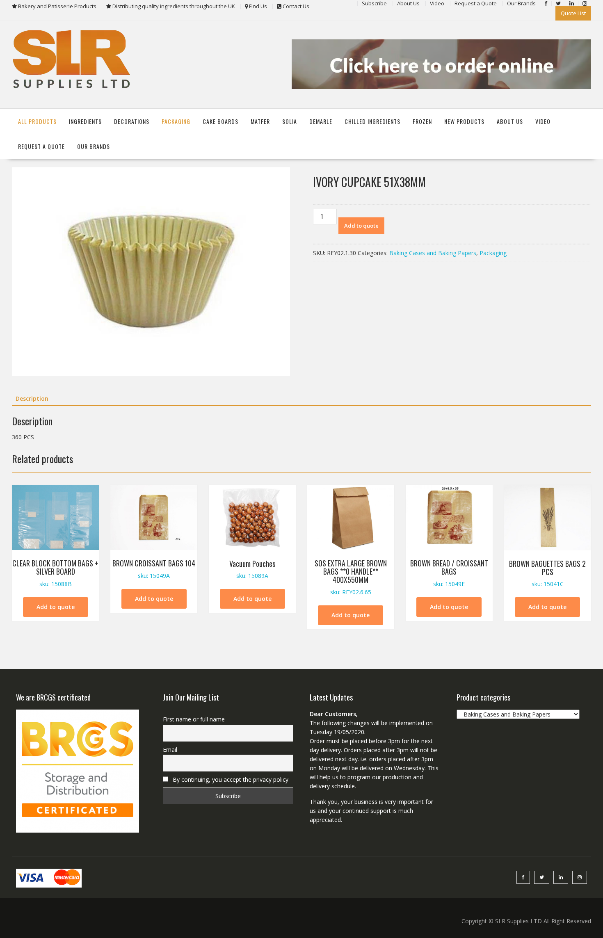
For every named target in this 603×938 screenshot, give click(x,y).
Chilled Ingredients (372, 121)
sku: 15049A (153, 569)
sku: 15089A (252, 569)
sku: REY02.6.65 (351, 577)
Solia (289, 121)
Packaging (176, 121)
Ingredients (85, 121)
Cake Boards (220, 121)
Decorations (131, 121)
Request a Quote (41, 146)
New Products (464, 121)
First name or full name (194, 719)
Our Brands (93, 146)
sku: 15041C (547, 573)
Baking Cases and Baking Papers (432, 253)
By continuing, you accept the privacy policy (229, 779)
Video (542, 121)
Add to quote (361, 225)
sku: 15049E (449, 573)
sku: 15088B (55, 573)
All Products (37, 121)
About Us (510, 121)
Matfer (260, 121)
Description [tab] (32, 398)
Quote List (573, 13)
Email (170, 749)
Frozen (422, 121)
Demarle (320, 121)
